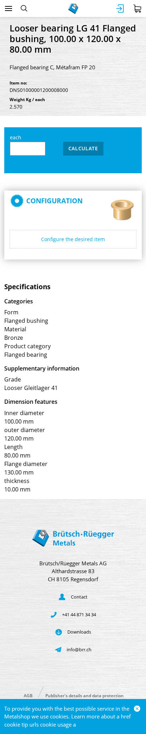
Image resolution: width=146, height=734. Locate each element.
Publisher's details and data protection (84, 695)
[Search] (24, 8)
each (15, 137)
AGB (28, 695)
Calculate (83, 148)
